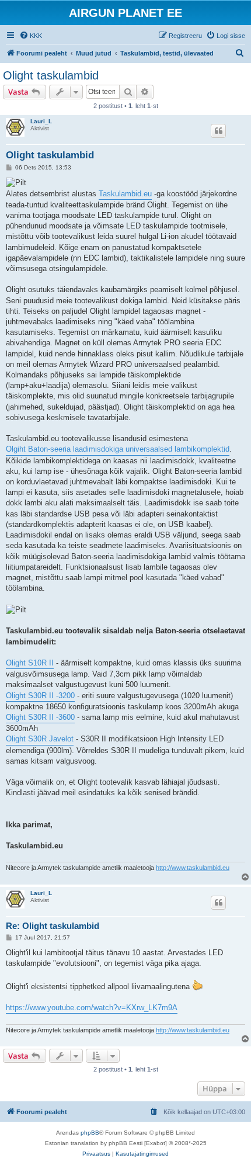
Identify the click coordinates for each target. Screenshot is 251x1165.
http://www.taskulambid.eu (192, 867)
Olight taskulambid (51, 75)
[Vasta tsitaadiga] (218, 131)
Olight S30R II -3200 (40, 695)
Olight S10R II (30, 662)
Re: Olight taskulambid (52, 926)
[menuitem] (30, 36)
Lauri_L (41, 121)
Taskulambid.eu (125, 193)
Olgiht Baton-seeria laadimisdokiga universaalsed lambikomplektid (117, 449)
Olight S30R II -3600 (40, 717)
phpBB (90, 1132)
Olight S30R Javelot (40, 738)
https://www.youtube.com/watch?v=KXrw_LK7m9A (91, 1007)
